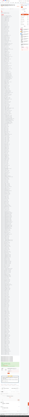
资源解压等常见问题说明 (5, 365)
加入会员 (3, 0)
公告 (4, 0)
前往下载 (18, 6)
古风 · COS (3, 2)
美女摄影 (13, 2)
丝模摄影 (8, 2)
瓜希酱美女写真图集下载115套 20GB (14, 388)
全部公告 (24, 11)
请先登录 (27, 48)
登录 (9, 371)
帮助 (6, 0)
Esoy (2, 406)
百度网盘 (8, 373)
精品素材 (18, 2)
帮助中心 (25, 2)
